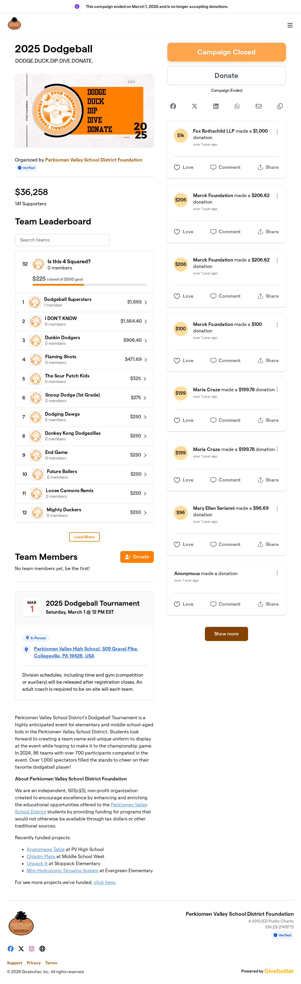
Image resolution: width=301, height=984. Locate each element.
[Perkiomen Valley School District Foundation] (14, 23)
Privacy (34, 962)
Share (272, 167)
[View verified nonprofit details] (26, 168)
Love (188, 167)
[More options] (277, 131)
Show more (226, 633)
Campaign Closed (226, 52)
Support (14, 962)
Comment (229, 167)
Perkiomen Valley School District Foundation (93, 159)
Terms (51, 962)
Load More (84, 537)
